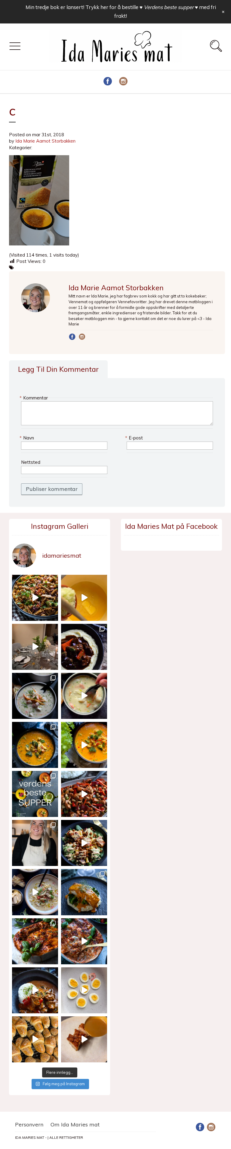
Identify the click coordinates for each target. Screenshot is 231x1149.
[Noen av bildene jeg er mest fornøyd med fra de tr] (84, 892)
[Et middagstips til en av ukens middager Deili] (84, 843)
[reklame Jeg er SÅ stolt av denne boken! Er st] (35, 794)
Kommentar (34, 398)
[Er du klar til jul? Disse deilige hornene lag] (35, 1039)
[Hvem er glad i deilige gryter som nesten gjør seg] (84, 647)
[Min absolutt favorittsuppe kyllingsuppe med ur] (35, 892)
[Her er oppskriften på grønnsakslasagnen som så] (35, 941)
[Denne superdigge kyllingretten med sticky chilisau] (84, 794)
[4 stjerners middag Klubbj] (35, 647)
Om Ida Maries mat (75, 1124)
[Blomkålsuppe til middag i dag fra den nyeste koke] (84, 598)
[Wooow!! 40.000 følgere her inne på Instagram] (35, 843)
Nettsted (30, 462)
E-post (135, 438)
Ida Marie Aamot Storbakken (45, 141)
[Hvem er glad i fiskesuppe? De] (84, 696)
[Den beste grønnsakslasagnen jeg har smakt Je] (84, 941)
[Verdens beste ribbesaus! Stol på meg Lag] (84, 1039)
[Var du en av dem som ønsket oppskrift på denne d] (35, 696)
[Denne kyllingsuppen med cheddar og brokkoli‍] (84, 745)
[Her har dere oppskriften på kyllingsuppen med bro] (35, 745)
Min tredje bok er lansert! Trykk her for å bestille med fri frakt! (121, 11)
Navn (27, 438)
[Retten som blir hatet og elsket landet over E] (84, 990)
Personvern (29, 1124)
